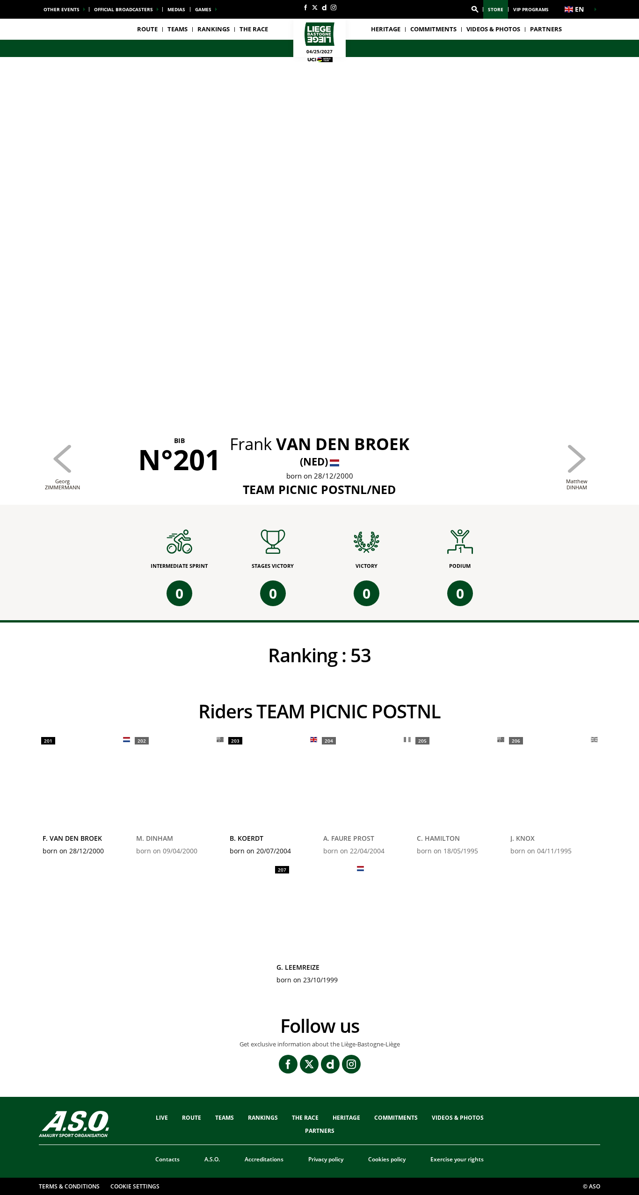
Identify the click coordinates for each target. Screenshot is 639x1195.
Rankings (213, 29)
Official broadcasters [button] (123, 9)
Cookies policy (387, 1159)
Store (495, 9)
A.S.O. (212, 1159)
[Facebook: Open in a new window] (305, 7)
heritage (385, 29)
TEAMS (224, 1118)
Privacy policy (325, 1159)
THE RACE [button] (254, 29)
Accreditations (264, 1159)
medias (176, 9)
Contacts (167, 1159)
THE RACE (305, 1118)
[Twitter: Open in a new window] (315, 7)
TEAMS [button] (177, 29)
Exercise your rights (457, 1159)
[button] (475, 9)
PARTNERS (546, 29)
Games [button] (203, 9)
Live (162, 1118)
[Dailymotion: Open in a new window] (324, 7)
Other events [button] (62, 9)
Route (147, 29)
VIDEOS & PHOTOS (493, 29)
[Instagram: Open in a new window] (333, 7)
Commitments (433, 29)
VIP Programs (531, 9)
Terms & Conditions (69, 1186)
